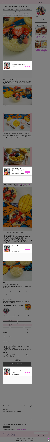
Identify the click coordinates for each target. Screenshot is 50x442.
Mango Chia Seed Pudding (21, 184)
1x (27, 332)
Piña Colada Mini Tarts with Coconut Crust (44, 50)
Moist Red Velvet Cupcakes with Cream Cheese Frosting (44, 37)
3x (30, 332)
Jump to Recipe (15, 11)
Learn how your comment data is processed (20, 429)
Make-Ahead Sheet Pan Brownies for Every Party (38, 36)
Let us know (16, 364)
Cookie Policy (32, 440)
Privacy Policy (28, 440)
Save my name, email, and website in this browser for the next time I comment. (15, 424)
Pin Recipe (24, 320)
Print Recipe (19, 11)
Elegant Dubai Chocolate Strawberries (37, 50)
